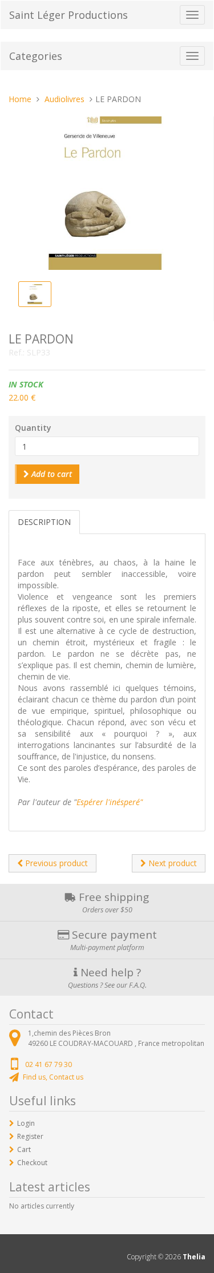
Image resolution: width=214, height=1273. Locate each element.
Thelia (194, 1257)
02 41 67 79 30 (48, 1064)
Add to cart (50, 473)
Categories (35, 56)
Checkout (32, 1162)
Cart (24, 1149)
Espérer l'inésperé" (109, 802)
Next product (171, 863)
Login (26, 1123)
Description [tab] (44, 521)
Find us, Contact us (53, 1077)
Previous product (55, 863)
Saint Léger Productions (68, 15)
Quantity (33, 427)
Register (30, 1136)
